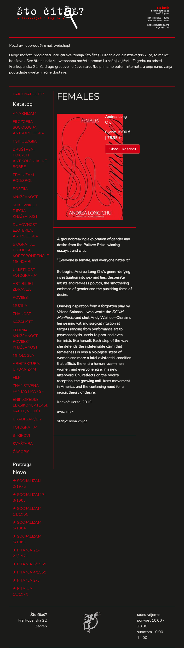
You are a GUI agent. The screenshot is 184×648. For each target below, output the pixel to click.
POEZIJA (20, 188)
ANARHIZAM (24, 113)
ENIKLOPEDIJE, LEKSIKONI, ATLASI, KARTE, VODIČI (30, 405)
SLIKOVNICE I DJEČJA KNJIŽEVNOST (25, 210)
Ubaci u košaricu (122, 149)
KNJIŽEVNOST (25, 197)
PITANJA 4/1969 (31, 572)
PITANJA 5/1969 (31, 564)
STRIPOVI (21, 435)
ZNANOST (22, 313)
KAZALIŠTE (23, 322)
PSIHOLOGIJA (25, 141)
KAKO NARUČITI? (28, 94)
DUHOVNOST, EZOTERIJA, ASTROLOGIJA (25, 230)
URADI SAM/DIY (27, 419)
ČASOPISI (21, 451)
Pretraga (22, 464)
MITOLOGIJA (23, 355)
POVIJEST (21, 297)
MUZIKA (20, 305)
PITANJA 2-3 (28, 580)
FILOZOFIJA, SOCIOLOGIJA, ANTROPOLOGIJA (28, 127)
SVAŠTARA (23, 443)
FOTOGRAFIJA (25, 427)
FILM (17, 377)
